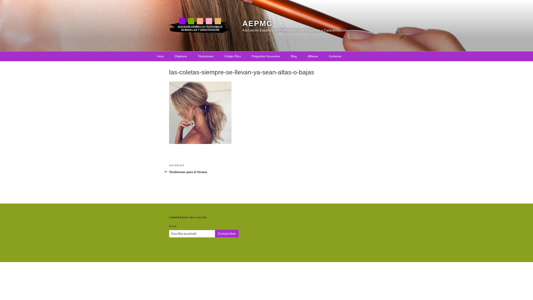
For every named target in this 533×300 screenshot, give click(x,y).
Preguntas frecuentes (266, 56)
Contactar (335, 56)
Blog (294, 56)
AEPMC (257, 23)
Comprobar (227, 234)
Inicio (160, 56)
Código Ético (232, 56)
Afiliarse (313, 56)
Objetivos (181, 56)
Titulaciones (205, 56)
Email (172, 226)
